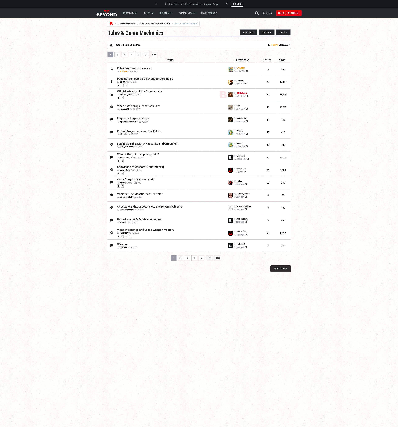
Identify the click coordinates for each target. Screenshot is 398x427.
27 (268, 182)
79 (268, 233)
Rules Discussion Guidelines (134, 68)
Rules (146, 13)
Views (282, 60)
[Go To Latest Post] (247, 71)
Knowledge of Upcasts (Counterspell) (140, 166)
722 (146, 54)
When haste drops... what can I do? (139, 106)
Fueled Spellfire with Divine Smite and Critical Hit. (147, 143)
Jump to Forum (280, 268)
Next (154, 54)
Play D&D (128, 13)
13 (268, 145)
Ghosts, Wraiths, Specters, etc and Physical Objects (149, 206)
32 (268, 94)
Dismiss (237, 4)
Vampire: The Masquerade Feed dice (140, 194)
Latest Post (242, 60)
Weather (122, 244)
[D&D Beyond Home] (106, 13)
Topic (170, 60)
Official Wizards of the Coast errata (139, 91)
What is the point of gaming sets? (138, 154)
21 (268, 170)
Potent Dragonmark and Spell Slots (139, 131)
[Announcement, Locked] (111, 44)
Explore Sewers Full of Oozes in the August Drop (191, 4)
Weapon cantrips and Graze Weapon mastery (145, 229)
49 (268, 82)
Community (185, 13)
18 (268, 107)
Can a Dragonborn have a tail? (136, 179)
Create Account (289, 12)
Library (164, 13)
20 (268, 132)
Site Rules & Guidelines (128, 45)
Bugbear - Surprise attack (133, 118)
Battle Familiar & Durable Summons (139, 219)
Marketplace (209, 13)
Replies (267, 60)
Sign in (269, 13)
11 (268, 120)
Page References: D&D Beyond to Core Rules (145, 78)
